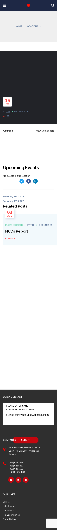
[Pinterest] (26, 480)
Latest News (9, 506)
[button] (52, 5)
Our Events (8, 510)
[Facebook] (11, 480)
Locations (32, 26)
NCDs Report (16, 231)
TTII (8, 111)
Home (19, 26)
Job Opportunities (11, 515)
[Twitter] (18, 480)
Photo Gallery (9, 519)
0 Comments (21, 111)
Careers (6, 502)
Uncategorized (14, 225)
